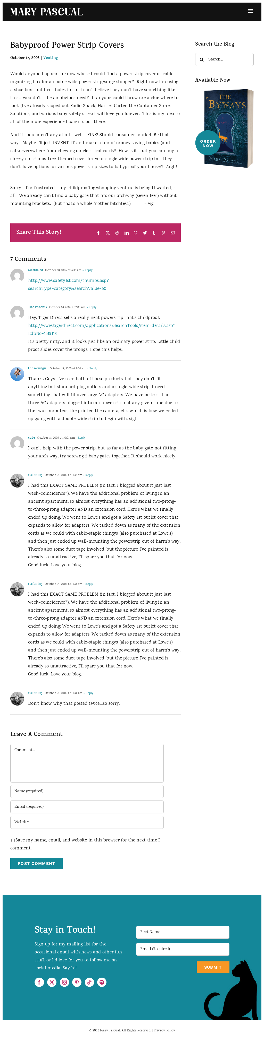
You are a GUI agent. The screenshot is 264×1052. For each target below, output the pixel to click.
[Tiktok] (89, 982)
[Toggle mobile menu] (251, 11)
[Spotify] (101, 982)
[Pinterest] (76, 982)
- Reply (87, 270)
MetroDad (35, 270)
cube (31, 438)
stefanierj (35, 475)
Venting (50, 58)
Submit (213, 967)
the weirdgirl (38, 368)
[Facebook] (39, 982)
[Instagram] (64, 982)
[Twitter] (51, 982)
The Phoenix (37, 307)
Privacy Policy (164, 1030)
